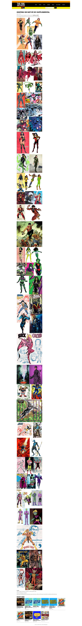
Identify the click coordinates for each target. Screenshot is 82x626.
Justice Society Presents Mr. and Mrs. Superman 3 (45, 607)
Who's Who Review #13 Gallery (20, 619)
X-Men (56, 594)
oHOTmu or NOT (39, 594)
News (36, 4)
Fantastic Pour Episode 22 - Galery (36, 606)
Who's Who (53, 594)
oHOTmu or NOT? (36, 15)
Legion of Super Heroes (34, 594)
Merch (53, 4)
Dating (28, 594)
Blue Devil (25, 594)
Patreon (48, 4)
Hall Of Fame (58, 4)
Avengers (19, 594)
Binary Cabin (46, 624)
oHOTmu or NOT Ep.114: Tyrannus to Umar (45, 619)
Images (30, 594)
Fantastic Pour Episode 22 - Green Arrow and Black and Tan (28, 607)
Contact (63, 4)
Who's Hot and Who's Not (49, 594)
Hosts (44, 4)
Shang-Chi (42, 594)
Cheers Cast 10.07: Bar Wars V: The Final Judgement (28, 620)
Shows (40, 4)
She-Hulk (45, 594)
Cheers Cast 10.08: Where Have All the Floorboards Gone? (20, 607)
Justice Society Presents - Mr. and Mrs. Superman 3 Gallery (52, 607)
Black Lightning (22, 594)
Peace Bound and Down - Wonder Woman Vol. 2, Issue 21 (37, 620)
